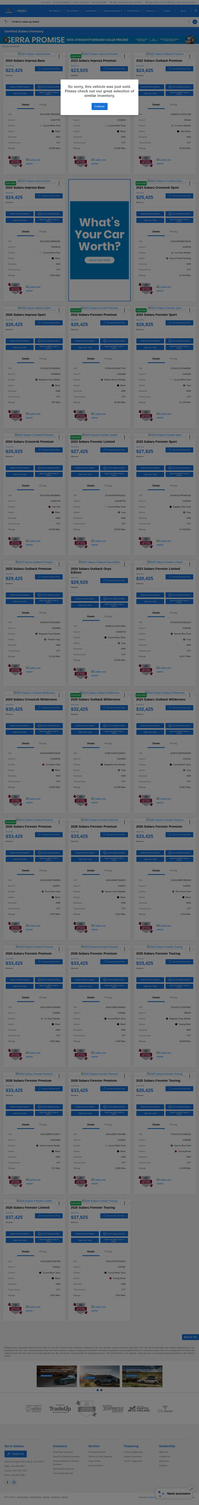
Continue (100, 106)
